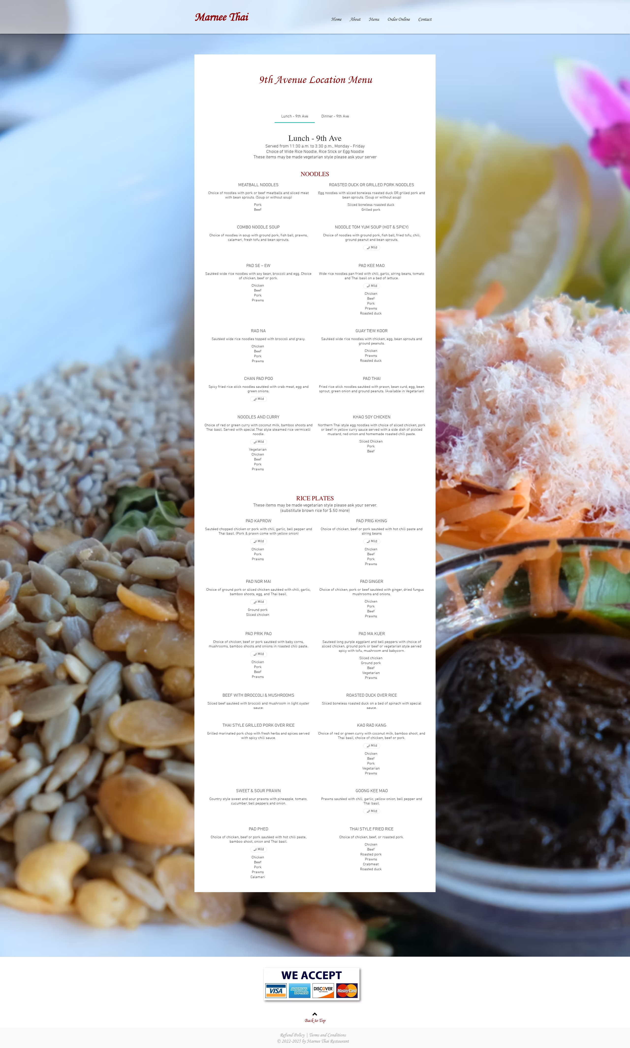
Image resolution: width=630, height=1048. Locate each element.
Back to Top (314, 1020)
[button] (373, 19)
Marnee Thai (221, 17)
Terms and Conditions (327, 1035)
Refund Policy (292, 1035)
